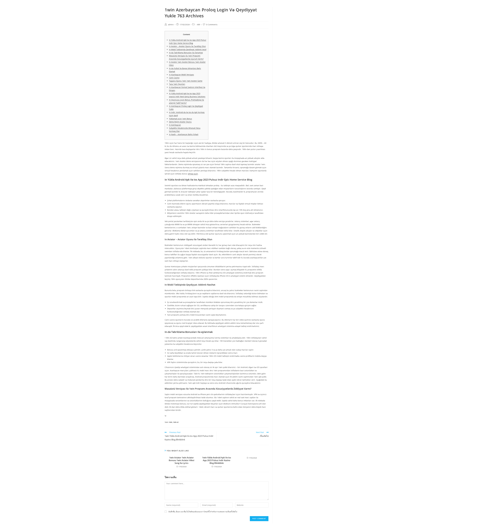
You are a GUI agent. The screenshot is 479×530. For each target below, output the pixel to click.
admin (171, 24)
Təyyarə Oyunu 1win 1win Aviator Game (185, 81)
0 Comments (211, 24)
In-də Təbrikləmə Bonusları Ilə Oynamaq (186, 52)
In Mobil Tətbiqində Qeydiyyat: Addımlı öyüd (187, 49)
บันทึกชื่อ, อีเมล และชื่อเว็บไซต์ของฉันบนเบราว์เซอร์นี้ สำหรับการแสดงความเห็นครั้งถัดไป (202, 511)
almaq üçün (193, 174)
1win (170, 422)
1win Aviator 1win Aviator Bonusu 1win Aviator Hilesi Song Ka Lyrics (181, 460)
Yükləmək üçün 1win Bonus (180, 118)
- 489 (198, 24)
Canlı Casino (174, 78)
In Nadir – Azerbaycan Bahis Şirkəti (183, 134)
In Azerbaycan (175, 125)
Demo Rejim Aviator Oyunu (180, 122)
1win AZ (176, 422)
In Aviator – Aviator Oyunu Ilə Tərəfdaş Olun (187, 46)
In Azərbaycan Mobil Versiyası (181, 74)
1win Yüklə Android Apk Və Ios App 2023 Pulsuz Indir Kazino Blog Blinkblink (216, 460)
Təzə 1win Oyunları (177, 84)
